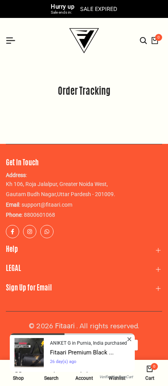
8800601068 (39, 215)
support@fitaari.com (46, 205)
